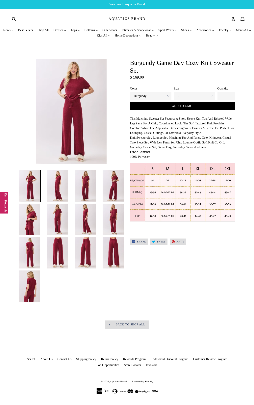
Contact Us (64, 359)
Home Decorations (127, 35)
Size (176, 88)
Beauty (151, 35)
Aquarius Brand (127, 19)
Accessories (204, 30)
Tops (74, 30)
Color (133, 88)
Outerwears (109, 30)
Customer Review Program (210, 359)
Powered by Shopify (142, 381)
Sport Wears (166, 30)
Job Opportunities (108, 365)
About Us (46, 359)
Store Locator (132, 365)
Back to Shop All (130, 324)
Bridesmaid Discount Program (169, 359)
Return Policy (109, 359)
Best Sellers (25, 30)
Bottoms (90, 30)
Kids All (102, 35)
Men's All (242, 30)
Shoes (185, 30)
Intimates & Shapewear (137, 30)
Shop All (43, 30)
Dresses (58, 30)
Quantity (222, 88)
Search (31, 359)
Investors (151, 365)
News (7, 30)
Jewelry (224, 30)
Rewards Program (134, 359)
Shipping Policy (86, 359)
